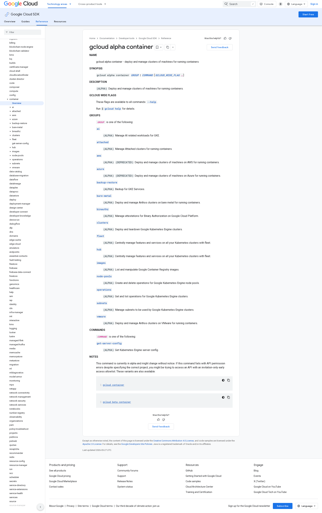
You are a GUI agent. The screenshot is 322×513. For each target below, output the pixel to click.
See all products (57, 470)
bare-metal (104, 195)
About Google (56, 506)
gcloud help (113, 108)
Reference (42, 21)
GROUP (135, 75)
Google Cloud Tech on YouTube (270, 492)
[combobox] (239, 4)
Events (257, 476)
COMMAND (147, 75)
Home (92, 38)
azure (100, 169)
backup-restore (107, 182)
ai (98, 128)
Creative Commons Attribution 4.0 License (173, 440)
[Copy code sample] (228, 380)
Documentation (107, 38)
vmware (101, 316)
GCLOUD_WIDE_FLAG (167, 75)
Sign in (314, 4)
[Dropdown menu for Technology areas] (71, 4)
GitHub (189, 470)
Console (269, 4)
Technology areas (57, 4)
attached (103, 142)
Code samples (193, 481)
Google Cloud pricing (60, 476)
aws (99, 155)
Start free (308, 14)
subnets (102, 303)
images (101, 262)
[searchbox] (22, 32)
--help (151, 102)
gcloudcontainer (113, 384)
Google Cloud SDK (25, 14)
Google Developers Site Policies (136, 444)
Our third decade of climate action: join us (137, 506)
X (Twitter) (259, 481)
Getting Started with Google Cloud (203, 476)
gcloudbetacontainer (117, 402)
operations (104, 289)
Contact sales (56, 486)
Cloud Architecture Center (199, 486)
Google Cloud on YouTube (267, 486)
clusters (102, 222)
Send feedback (219, 47)
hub (99, 249)
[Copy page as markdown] (168, 47)
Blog (256, 470)
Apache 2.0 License (92, 444)
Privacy (70, 506)
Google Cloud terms (102, 506)
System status (125, 486)
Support (121, 476)
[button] (22, 99)
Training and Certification (199, 492)
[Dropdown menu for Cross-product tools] (106, 4)
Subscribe (282, 505)
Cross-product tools (90, 4)
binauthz (103, 209)
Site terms (83, 506)
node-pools (104, 276)
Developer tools (126, 38)
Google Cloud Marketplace (63, 481)
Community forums (127, 470)
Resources (60, 21)
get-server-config (109, 343)
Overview (9, 21)
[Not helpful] (230, 38)
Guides (25, 21)
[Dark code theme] (223, 380)
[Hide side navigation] (40, 507)
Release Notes (125, 481)
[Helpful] (225, 38)
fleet (100, 236)
